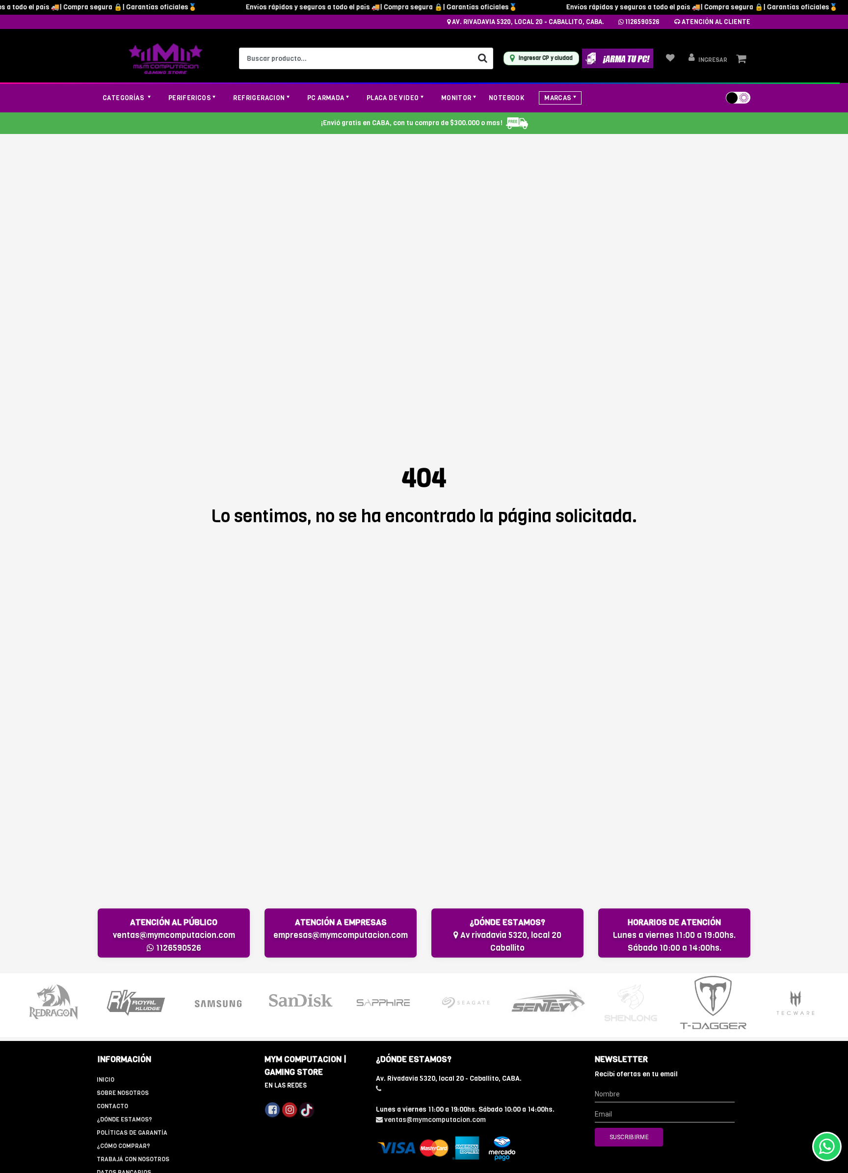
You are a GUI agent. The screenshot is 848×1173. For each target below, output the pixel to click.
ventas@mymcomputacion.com (174, 935)
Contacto (112, 1106)
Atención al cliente (715, 22)
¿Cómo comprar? (123, 1146)
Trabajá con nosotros (133, 1159)
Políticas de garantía (132, 1133)
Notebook (506, 98)
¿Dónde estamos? (124, 1119)
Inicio (105, 1080)
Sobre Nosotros (123, 1093)
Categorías (124, 98)
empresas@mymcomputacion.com (340, 935)
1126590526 (642, 22)
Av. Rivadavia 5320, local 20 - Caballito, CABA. (527, 22)
